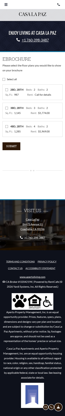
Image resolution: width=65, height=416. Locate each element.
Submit (11, 146)
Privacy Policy (47, 261)
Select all (12, 79)
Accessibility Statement (40, 268)
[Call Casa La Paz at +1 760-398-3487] (59, 4)
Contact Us (15, 268)
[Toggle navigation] (6, 4)
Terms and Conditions (20, 261)
